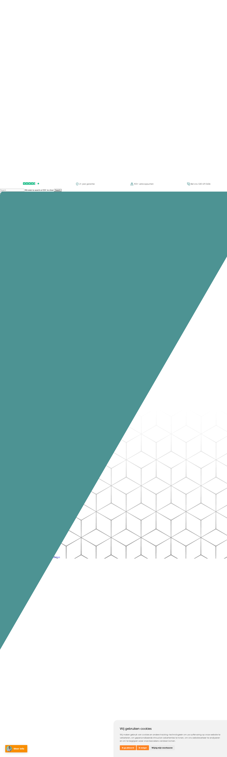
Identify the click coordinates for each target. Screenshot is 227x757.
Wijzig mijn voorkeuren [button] (162, 748)
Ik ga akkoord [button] (128, 748)
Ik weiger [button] (143, 748)
